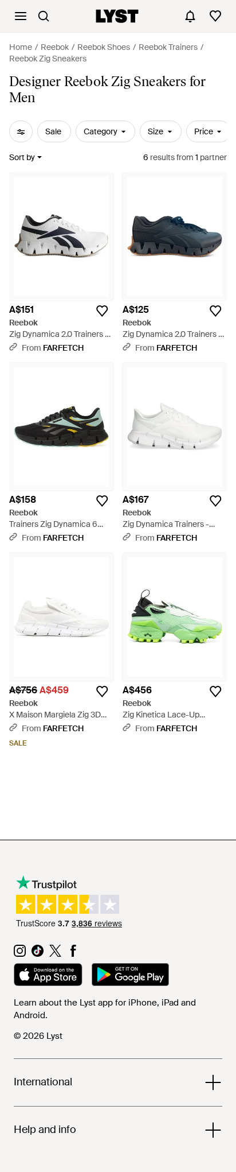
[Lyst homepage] (117, 16)
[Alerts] (190, 16)
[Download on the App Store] (48, 976)
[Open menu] (20, 16)
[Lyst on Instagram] (20, 954)
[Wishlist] (215, 16)
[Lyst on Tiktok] (38, 954)
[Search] (43, 16)
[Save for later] (102, 311)
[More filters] (21, 131)
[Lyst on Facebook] (73, 954)
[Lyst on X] (55, 954)
